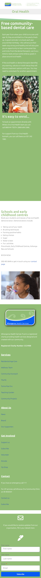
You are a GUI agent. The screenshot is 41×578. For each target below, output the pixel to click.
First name (5, 545)
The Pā (3, 380)
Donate (4, 461)
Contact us (5, 498)
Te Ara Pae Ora (6, 386)
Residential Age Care (9, 361)
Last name (5, 555)
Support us (5, 442)
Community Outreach (9, 374)
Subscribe (5, 449)
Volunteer (5, 455)
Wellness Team (7, 368)
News (3, 414)
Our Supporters (7, 427)
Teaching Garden (7, 392)
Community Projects (9, 399)
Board (3, 420)
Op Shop (4, 467)
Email (3, 564)
